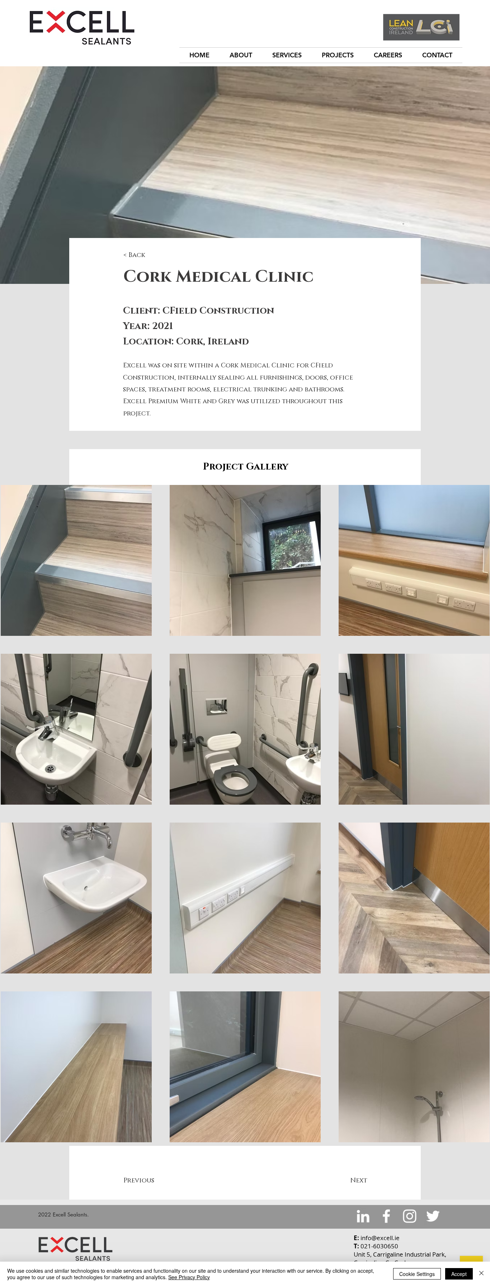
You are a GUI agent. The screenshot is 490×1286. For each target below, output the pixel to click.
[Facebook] (386, 1216)
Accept (459, 1273)
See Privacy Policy (189, 1277)
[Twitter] (433, 1216)
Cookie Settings (417, 1273)
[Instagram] (410, 1216)
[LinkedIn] (363, 1216)
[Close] (481, 1273)
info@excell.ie (380, 1238)
